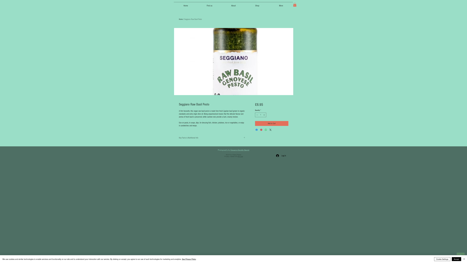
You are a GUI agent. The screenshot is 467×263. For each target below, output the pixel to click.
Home (181, 19)
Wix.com (240, 156)
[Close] (464, 259)
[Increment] (264, 115)
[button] (294, 5)
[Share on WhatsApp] (265, 129)
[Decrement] (256, 115)
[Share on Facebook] (256, 129)
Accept (456, 259)
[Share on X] (270, 129)
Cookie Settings (442, 259)
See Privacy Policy (189, 259)
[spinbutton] (260, 115)
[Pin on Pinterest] (261, 129)
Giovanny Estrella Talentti (239, 150)
